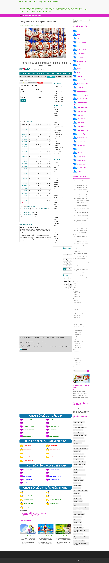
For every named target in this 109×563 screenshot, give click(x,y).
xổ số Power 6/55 (81, 65)
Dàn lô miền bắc (77, 498)
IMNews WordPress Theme (84, 560)
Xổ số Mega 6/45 (77, 302)
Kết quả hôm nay (73, 9)
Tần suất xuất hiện (82, 137)
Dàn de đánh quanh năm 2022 (80, 490)
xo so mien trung (29, 25)
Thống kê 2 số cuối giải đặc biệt (80, 537)
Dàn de (75, 472)
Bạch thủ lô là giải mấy (79, 440)
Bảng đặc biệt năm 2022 (79, 456)
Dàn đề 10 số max (78, 501)
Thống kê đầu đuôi (82, 107)
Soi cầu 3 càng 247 (78, 527)
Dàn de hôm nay (77, 485)
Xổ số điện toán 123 (82, 83)
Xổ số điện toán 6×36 (78, 313)
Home (20, 15)
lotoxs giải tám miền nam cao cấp (80, 265)
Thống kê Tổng (81, 134)
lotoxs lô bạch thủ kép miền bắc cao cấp (81, 216)
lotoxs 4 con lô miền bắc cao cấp (80, 192)
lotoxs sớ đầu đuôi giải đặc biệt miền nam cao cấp (81, 273)
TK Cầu (27, 11)
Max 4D (79, 72)
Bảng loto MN (76, 353)
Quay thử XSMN (81, 160)
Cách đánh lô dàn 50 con (79, 461)
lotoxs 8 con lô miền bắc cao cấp (63, 536)
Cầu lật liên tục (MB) (82, 95)
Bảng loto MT (76, 354)
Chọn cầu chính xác (39, 9)
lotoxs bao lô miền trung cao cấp (80, 236)
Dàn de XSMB (77, 488)
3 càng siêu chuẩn (78, 430)
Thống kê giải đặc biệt (79, 540)
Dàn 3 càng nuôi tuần (79, 469)
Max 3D (79, 68)
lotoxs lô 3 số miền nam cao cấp (80, 267)
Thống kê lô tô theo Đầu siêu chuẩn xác (30, 514)
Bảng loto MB (76, 351)
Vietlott (86, 9)
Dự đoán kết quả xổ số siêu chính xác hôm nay (80, 508)
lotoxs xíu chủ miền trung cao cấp (80, 256)
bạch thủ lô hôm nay (78, 438)
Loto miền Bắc (81, 145)
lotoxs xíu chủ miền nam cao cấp (80, 277)
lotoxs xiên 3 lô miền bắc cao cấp (80, 230)
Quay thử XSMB (81, 156)
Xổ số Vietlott (76, 300)
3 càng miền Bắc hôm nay (80, 427)
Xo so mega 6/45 (81, 61)
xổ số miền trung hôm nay (38, 25)
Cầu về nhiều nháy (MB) (79, 326)
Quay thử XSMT (81, 164)
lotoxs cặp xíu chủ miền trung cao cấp (80, 239)
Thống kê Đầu (80, 122)
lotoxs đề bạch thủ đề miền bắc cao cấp (81, 206)
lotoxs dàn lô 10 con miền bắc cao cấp (81, 203)
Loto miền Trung (81, 152)
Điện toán (22, 11)
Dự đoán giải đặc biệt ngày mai (80, 504)
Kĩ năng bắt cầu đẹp (50, 9)
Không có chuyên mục (79, 514)
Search (75, 22)
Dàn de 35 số (77, 482)
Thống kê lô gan (81, 111)
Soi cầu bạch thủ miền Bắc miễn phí (80, 531)
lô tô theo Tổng (64, 23)
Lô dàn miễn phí (77, 522)
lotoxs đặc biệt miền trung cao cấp (81, 241)
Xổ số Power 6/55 (77, 304)
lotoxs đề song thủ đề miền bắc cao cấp (81, 213)
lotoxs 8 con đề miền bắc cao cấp (45, 536)
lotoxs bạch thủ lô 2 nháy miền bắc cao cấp (81, 221)
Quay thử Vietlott (81, 168)
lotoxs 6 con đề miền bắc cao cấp (80, 187)
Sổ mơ (50, 11)
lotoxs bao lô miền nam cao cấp (80, 260)
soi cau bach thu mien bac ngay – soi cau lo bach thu (38, 2)
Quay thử (45, 11)
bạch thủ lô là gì (77, 443)
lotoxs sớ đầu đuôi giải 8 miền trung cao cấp (81, 247)
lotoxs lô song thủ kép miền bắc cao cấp (81, 224)
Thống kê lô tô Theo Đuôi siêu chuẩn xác (31, 515)
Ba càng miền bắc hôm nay (80, 435)
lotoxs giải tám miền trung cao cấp (81, 243)
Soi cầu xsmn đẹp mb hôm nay (26, 9)
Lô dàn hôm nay (77, 517)
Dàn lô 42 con (77, 496)
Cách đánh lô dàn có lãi (79, 464)
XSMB (57, 9)
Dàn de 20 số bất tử (78, 480)
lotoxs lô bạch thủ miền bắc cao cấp (81, 218)
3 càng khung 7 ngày (79, 422)
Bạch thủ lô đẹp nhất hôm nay (80, 448)
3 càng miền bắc (77, 424)
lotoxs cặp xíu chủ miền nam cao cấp (81, 262)
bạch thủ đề (77, 451)
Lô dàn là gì (77, 519)
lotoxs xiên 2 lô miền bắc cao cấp (80, 228)
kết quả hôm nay (81, 42)
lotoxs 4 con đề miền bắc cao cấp (80, 185)
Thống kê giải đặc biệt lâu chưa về (80, 544)
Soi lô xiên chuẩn (78, 534)
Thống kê (33, 11)
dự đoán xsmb (77, 511)
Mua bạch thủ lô (77, 524)
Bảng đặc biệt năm (78, 453)
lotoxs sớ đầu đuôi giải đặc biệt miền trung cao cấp (81, 251)
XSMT (66, 9)
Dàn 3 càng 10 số (78, 467)
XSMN (62, 9)
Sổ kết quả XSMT (81, 53)
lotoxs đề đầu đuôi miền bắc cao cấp (81, 208)
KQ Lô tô (39, 11)
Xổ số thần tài (80, 87)
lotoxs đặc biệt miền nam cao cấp (80, 263)
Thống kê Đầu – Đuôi (82, 130)
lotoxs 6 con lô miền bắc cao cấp (28, 536)
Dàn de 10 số (77, 477)
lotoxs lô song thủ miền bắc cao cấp (81, 226)
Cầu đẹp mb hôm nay (49, 8)
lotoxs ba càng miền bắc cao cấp (80, 198)
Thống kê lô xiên (81, 115)
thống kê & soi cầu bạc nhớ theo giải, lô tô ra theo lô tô (34, 513)
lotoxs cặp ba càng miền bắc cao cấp (81, 200)
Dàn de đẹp (76, 493)
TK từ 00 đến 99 (81, 141)
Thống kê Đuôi (81, 126)
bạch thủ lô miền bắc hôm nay (80, 445)
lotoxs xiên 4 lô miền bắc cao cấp (80, 232)
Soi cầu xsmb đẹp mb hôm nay (62, 8)
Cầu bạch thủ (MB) (82, 91)
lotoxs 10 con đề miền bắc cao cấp (81, 191)
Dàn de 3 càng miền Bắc (79, 474)
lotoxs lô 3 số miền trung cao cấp (80, 245)
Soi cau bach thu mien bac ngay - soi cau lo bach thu (31, 23)
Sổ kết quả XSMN (81, 49)
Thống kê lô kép (81, 119)
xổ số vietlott (80, 57)
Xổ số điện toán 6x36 (82, 80)
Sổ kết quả (81, 9)
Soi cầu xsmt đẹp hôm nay (77, 8)
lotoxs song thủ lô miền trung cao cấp (80, 254)
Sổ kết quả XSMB (81, 46)
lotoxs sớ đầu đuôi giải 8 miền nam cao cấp (81, 270)
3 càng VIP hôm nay (78, 432)
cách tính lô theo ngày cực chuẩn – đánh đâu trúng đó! (34, 512)
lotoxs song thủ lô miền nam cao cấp (81, 275)
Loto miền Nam (81, 149)
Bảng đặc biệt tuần (78, 459)
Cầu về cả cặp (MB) (82, 98)
